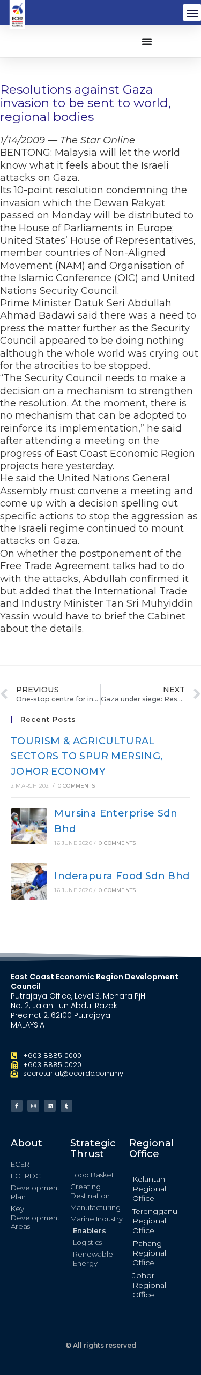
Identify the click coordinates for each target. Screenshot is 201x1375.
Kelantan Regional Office (149, 1188)
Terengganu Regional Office (154, 1220)
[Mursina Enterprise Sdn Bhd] (29, 826)
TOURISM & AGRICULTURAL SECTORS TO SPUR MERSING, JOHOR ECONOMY (87, 756)
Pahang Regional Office (149, 1252)
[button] (192, 12)
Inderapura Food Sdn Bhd (121, 876)
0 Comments (76, 785)
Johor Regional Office (149, 1285)
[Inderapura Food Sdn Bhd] (29, 881)
